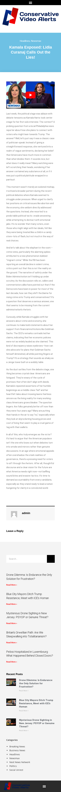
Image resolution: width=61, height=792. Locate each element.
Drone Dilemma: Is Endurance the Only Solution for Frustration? (35, 683)
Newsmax (36, 41)
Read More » (11, 585)
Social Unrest (16, 769)
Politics (13, 766)
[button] (30, 2)
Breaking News (17, 746)
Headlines (25, 41)
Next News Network (19, 762)
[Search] (51, 559)
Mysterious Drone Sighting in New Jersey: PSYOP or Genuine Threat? (36, 723)
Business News (17, 750)
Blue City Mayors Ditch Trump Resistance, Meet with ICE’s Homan (36, 703)
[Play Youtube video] (30, 94)
